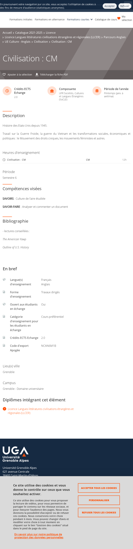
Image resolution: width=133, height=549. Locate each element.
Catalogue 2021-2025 (28, 33)
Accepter (110, 6)
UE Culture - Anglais (17, 42)
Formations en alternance (50, 19)
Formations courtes (78, 19)
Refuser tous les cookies (99, 512)
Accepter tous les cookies (99, 488)
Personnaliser (99, 500)
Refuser (124, 6)
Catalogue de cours (106, 19)
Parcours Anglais (115, 37)
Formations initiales (21, 19)
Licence (51, 33)
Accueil (7, 33)
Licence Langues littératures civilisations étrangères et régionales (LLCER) (52, 37)
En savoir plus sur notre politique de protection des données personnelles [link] (38, 536)
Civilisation (41, 42)
